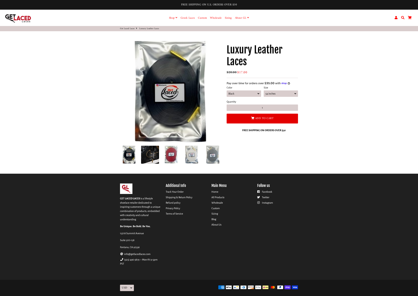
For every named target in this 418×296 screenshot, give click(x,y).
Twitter (265, 197)
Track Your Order (175, 191)
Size (266, 87)
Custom (202, 18)
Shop (172, 18)
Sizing (228, 18)
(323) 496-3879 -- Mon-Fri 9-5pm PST (139, 261)
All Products (217, 197)
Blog (213, 219)
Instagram (267, 202)
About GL (241, 18)
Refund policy (173, 202)
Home (214, 191)
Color (229, 87)
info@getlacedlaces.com (137, 254)
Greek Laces (188, 18)
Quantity (231, 101)
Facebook (266, 191)
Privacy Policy (173, 208)
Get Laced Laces (127, 28)
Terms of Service (174, 213)
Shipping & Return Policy (179, 197)
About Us (216, 224)
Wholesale (216, 18)
